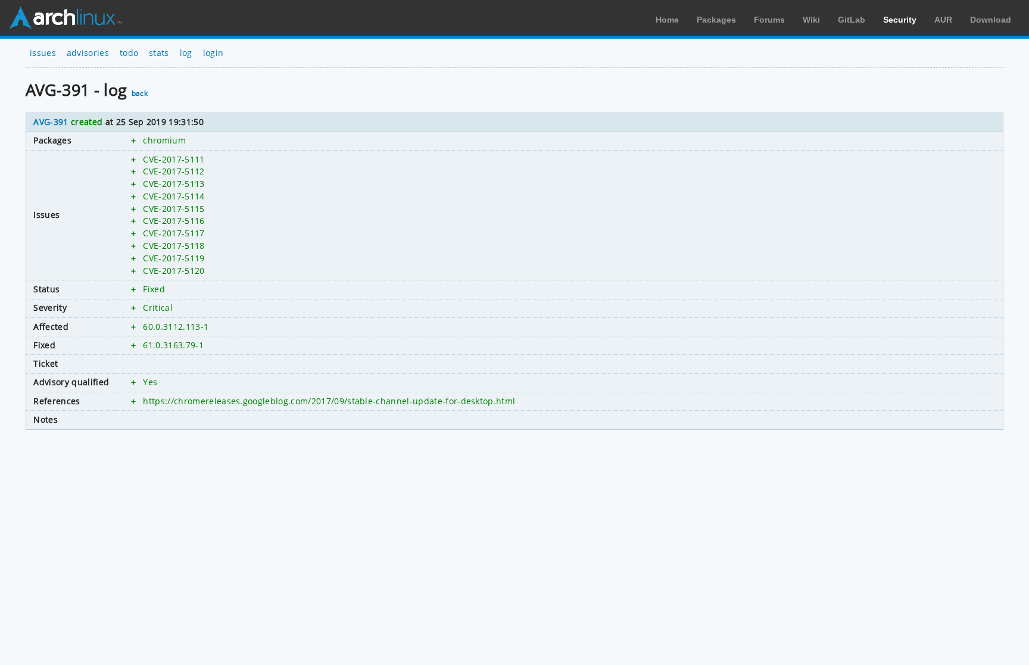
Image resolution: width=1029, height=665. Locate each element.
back (140, 93)
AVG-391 (50, 121)
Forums (769, 19)
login (213, 52)
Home (667, 19)
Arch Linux (65, 18)
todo (129, 52)
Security (899, 19)
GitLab (851, 19)
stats (159, 52)
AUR (943, 19)
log (186, 52)
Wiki (811, 19)
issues (43, 52)
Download (990, 19)
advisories (88, 52)
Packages (716, 19)
